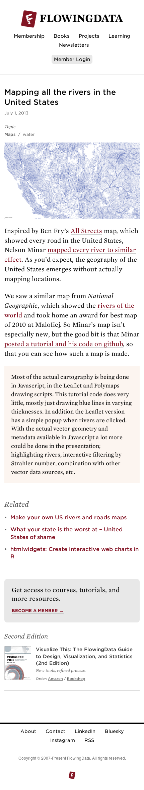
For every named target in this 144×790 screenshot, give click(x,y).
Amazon (55, 679)
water (29, 134)
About (28, 731)
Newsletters (74, 45)
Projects (89, 36)
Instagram (62, 740)
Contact (55, 731)
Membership (29, 36)
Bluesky (114, 731)
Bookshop (76, 679)
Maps (9, 134)
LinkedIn (85, 731)
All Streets (86, 230)
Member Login (72, 59)
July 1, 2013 (16, 112)
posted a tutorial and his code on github (63, 343)
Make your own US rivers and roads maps (68, 517)
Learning (119, 36)
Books (62, 36)
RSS (89, 740)
